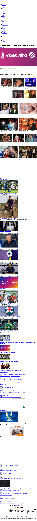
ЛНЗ (17, 262)
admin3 (8, 233)
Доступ (3, 27)
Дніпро (3, 15)
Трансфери (4, 5)
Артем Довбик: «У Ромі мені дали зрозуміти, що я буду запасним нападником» (12, 392)
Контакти (3, 28)
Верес (18, 305)
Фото (3, 23)
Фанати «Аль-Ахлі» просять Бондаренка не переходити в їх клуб (10, 376)
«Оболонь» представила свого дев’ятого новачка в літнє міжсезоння (10, 316)
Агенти (3, 22)
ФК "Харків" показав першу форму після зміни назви (11, 370)
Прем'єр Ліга (2, 47)
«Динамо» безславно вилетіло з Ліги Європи (9, 361)
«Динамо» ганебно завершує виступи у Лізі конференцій (9, 193)
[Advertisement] (7, 450)
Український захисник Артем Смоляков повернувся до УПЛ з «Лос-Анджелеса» (12, 503)
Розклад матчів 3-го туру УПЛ (5, 288)
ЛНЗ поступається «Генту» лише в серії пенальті (7, 496)
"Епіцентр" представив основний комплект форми (8, 218)
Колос (3, 18)
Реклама (3, 29)
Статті (3, 20)
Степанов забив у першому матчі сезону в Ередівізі (8, 387)
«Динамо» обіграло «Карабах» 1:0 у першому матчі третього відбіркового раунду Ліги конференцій (15, 488)
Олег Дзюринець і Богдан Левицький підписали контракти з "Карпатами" (11, 490)
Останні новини (3, 372)
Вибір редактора (4, 410)
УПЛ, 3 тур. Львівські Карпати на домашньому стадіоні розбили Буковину (11, 389)
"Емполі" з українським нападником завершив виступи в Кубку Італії (11, 382)
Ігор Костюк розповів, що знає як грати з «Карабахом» (8, 470)
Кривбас (3, 16)
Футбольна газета (5, 26)
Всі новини (4, 4)
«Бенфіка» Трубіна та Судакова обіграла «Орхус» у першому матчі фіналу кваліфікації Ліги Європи (15, 377)
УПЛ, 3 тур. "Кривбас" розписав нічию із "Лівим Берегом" (9, 390)
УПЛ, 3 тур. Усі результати (4, 384)
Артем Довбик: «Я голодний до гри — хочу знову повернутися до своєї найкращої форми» (14, 493)
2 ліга (3, 8)
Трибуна (3, 11)
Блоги (3, 21)
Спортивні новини (5, 25)
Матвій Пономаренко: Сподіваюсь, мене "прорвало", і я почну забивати (11, 478)
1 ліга (3, 7)
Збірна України (4, 33)
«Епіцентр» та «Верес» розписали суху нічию (7, 303)
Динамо (3, 13)
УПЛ (3, 6)
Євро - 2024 (4, 9)
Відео (3, 24)
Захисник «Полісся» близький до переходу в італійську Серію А (10, 330)
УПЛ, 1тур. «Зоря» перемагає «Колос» (7, 352)
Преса (3, 10)
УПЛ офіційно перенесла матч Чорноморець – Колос (8, 476)
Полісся (3, 17)
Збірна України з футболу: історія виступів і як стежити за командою (11, 379)
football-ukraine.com (17, 505)
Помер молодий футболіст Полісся (5, 231)
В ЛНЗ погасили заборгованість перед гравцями (7, 475)
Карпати (3, 14)
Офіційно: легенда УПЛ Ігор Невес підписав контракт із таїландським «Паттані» (12, 374)
